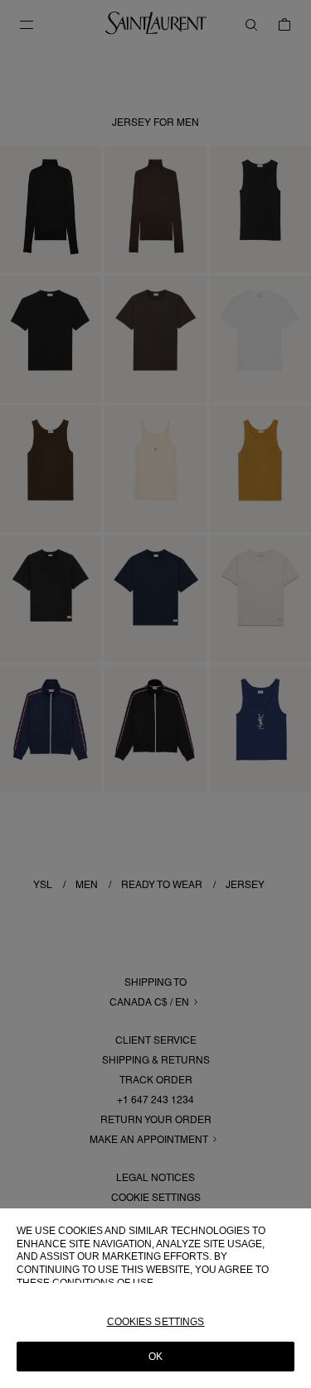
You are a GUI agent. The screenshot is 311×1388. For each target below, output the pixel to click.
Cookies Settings (156, 1322)
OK (155, 1356)
